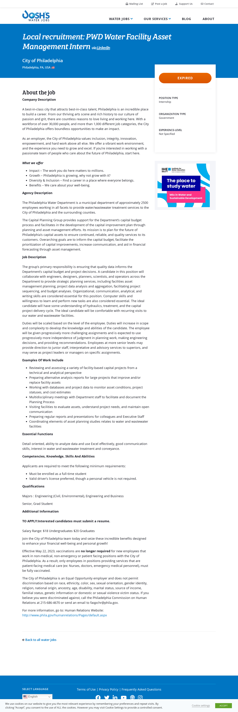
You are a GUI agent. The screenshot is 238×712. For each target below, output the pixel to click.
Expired (185, 78)
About (208, 19)
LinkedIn (103, 48)
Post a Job (160, 3)
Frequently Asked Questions (141, 689)
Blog (186, 19)
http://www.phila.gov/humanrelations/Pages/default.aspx (64, 615)
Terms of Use (86, 689)
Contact (209, 3)
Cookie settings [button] (201, 705)
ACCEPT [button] (224, 705)
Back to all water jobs (40, 640)
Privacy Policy (108, 689)
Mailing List (136, 3)
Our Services (156, 19)
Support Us (185, 3)
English (33, 696)
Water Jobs (119, 19)
